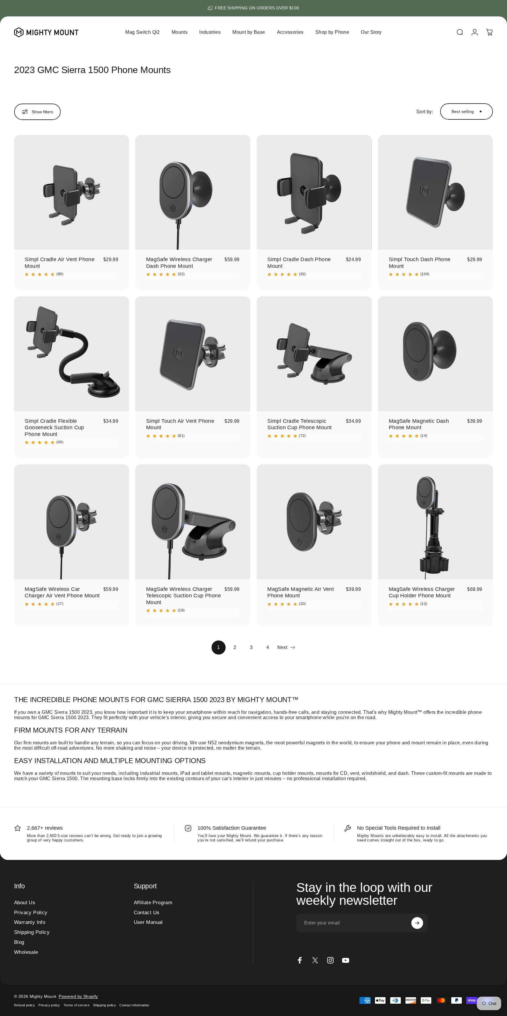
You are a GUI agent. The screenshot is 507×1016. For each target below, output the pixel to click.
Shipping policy (104, 1005)
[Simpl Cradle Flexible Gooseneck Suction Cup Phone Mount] (71, 353)
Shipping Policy (32, 932)
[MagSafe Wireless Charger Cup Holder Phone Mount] (435, 521)
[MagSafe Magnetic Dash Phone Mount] (435, 353)
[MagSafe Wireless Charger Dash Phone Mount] (192, 192)
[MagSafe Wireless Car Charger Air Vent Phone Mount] (71, 521)
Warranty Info (29, 922)
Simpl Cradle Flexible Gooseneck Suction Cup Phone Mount (54, 427)
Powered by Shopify (78, 996)
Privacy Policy (31, 912)
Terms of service (76, 1005)
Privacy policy (49, 1005)
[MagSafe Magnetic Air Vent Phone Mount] (314, 521)
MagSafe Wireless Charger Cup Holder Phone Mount (422, 592)
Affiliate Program (153, 902)
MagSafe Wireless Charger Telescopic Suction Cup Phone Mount (183, 595)
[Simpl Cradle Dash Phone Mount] (314, 192)
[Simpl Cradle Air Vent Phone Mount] (71, 192)
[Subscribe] (417, 923)
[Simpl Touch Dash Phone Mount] (435, 192)
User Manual (148, 922)
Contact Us (147, 912)
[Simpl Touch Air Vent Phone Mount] (192, 353)
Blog (19, 942)
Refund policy (24, 1005)
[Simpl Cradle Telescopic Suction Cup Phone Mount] (314, 353)
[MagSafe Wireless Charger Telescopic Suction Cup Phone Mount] (192, 521)
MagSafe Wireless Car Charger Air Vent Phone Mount (62, 592)
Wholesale (26, 952)
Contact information (134, 1005)
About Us (24, 902)
